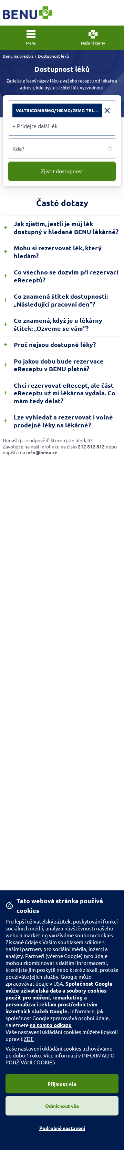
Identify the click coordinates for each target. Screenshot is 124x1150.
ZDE (29, 1038)
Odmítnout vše (62, 1106)
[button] (31, 38)
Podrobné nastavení (62, 1128)
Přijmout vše (62, 1084)
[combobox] (62, 126)
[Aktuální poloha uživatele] (110, 148)
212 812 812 (91, 446)
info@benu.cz (41, 452)
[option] (62, 110)
